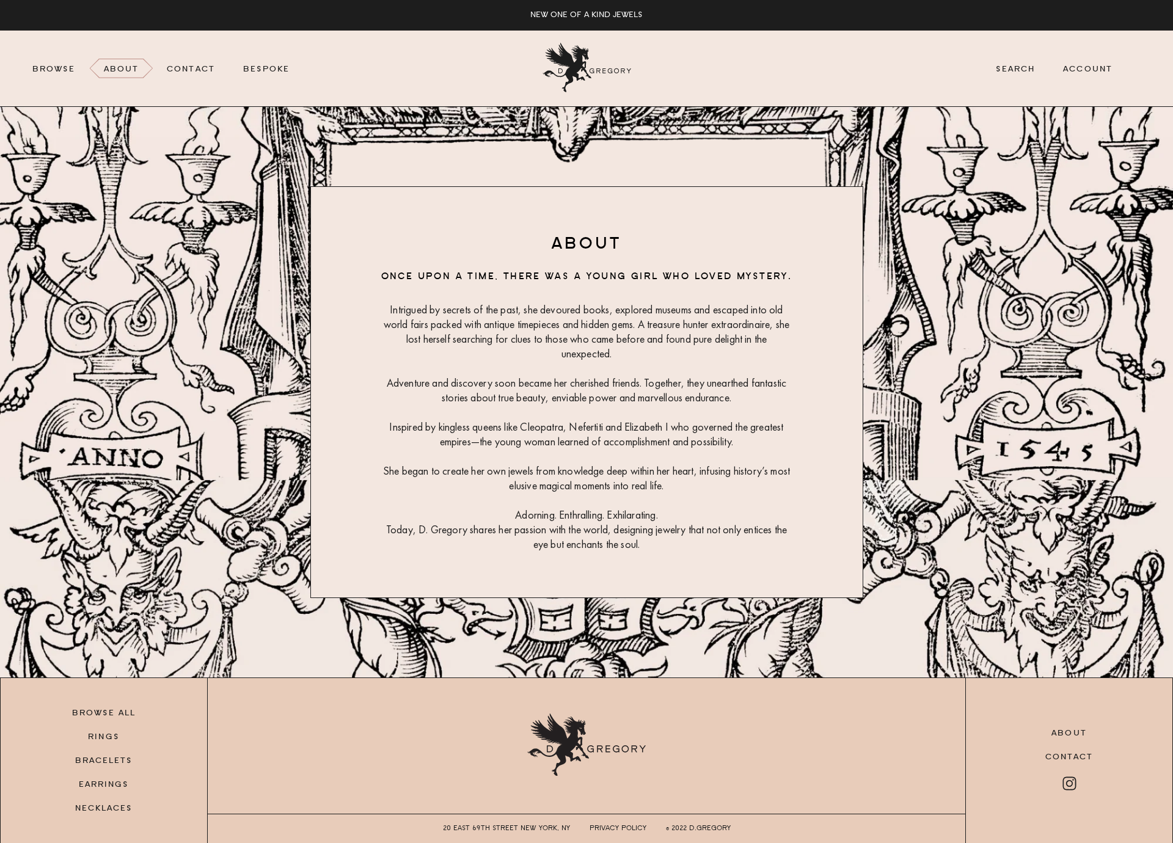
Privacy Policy (618, 828)
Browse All (104, 713)
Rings (104, 737)
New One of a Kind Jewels (586, 15)
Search (1016, 69)
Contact (191, 69)
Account (1088, 69)
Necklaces (104, 808)
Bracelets (104, 761)
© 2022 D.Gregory (698, 828)
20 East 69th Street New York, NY (506, 828)
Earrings (104, 785)
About (121, 69)
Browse (54, 69)
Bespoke (266, 69)
